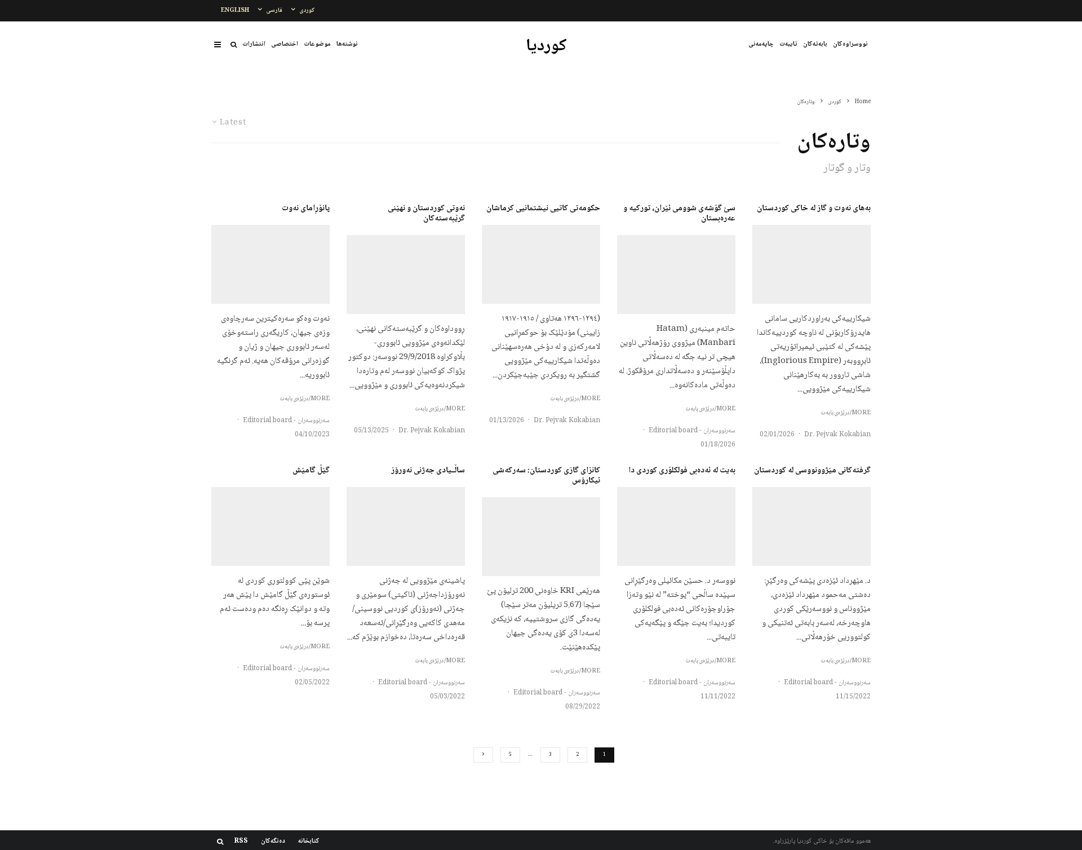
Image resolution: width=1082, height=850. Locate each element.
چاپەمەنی (761, 44)
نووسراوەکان (850, 44)
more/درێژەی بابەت (846, 413)
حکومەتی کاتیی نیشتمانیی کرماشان (543, 208)
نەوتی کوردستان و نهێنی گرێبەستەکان (426, 213)
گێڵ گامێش (311, 471)
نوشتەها (347, 44)
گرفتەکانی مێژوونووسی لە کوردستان (812, 471)
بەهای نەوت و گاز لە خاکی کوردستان (814, 208)
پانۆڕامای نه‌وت (306, 208)
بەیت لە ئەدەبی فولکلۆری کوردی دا (681, 471)
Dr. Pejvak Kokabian (837, 435)
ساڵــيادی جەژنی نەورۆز (428, 471)
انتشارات (253, 44)
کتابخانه (309, 841)
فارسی (274, 10)
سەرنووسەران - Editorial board (692, 431)
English (235, 10)
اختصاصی (284, 44)
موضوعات (317, 44)
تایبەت (788, 44)
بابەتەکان (815, 44)
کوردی (307, 10)
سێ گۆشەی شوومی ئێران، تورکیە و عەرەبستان (679, 213)
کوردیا (546, 46)
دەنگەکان (273, 841)
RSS (241, 841)
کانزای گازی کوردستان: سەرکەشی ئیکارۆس (546, 476)
